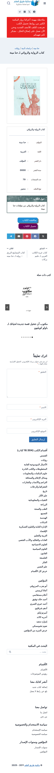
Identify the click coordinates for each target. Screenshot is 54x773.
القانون (44, 553)
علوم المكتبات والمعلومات (35, 473)
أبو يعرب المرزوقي (38, 586)
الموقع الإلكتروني (38, 431)
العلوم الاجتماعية (39, 544)
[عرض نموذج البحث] (8, 3)
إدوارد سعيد (41, 621)
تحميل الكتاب (29, 226)
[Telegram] (20, 12)
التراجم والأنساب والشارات (34, 482)
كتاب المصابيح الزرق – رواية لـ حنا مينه (16, 252)
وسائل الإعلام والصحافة (36, 478)
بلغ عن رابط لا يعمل (38, 691)
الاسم (43, 407)
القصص (43, 455)
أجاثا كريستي (41, 590)
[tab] (32, 337)
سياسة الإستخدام (39, 730)
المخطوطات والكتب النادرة (34, 469)
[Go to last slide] (47, 307)
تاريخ (45, 491)
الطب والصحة (40, 509)
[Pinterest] (25, 12)
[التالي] (7, 307)
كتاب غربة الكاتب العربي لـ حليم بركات (39, 254)
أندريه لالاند (42, 617)
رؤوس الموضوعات (39, 673)
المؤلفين (43, 751)
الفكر (44, 562)
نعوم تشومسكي (39, 626)
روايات (17, 48)
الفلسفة (43, 557)
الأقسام (44, 669)
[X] (29, 12)
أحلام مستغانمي (40, 595)
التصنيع (44, 513)
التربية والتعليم (40, 535)
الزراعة (43, 504)
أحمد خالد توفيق (39, 599)
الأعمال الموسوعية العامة (35, 464)
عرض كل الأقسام (39, 571)
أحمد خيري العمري (38, 603)
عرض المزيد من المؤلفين (35, 630)
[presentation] (27, 299)
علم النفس (42, 566)
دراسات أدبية (27, 48)
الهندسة (43, 518)
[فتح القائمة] (44, 3)
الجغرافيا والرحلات (38, 486)
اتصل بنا (43, 712)
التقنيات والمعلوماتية (37, 500)
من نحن (43, 716)
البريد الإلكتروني (38, 419)
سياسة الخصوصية (39, 734)
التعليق (42, 372)
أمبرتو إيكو (42, 612)
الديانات (43, 522)
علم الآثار (43, 495)
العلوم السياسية (40, 549)
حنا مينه (36, 48)
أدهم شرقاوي (41, 608)
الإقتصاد (43, 531)
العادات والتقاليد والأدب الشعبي (32, 540)
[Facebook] (34, 12)
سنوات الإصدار (40, 747)
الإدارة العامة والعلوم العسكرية (33, 526)
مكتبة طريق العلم (32, 765)
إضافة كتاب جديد (39, 687)
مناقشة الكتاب (29, 220)
